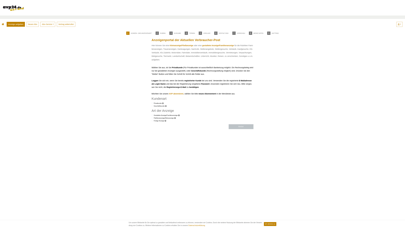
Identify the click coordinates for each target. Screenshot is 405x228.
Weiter (241, 127)
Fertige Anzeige (159, 121)
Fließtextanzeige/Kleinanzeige (164, 118)
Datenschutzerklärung (196, 225)
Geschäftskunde (159, 106)
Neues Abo (32, 24)
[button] (399, 24)
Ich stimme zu (270, 224)
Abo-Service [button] (47, 24)
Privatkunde (158, 103)
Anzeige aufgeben (15, 24)
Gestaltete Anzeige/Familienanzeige (166, 115)
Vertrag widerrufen (66, 24)
